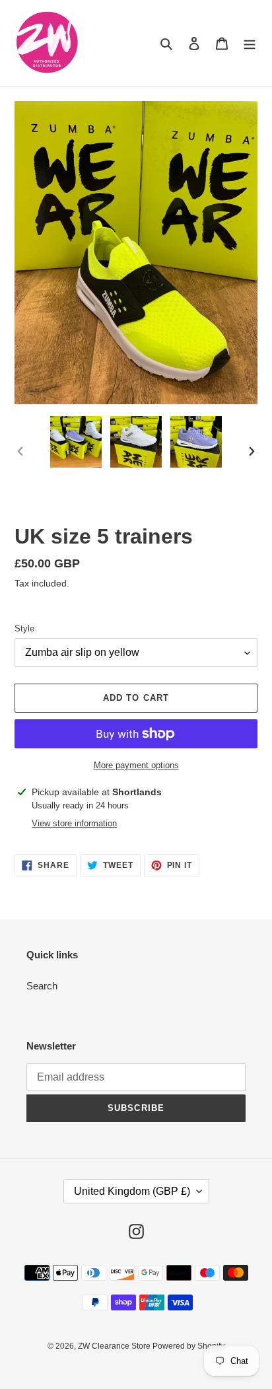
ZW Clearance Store (115, 1346)
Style (24, 628)
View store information (74, 823)
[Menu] (249, 43)
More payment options (136, 765)
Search (41, 985)
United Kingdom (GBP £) (132, 1191)
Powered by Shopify (188, 1346)
